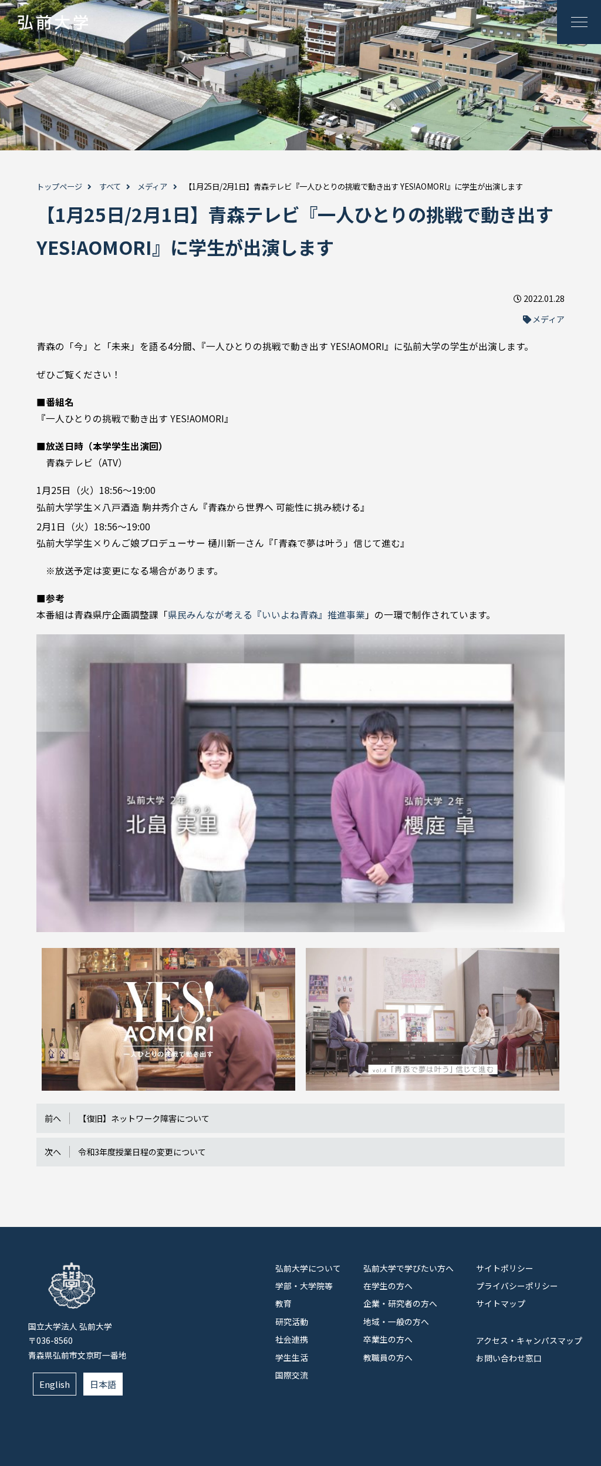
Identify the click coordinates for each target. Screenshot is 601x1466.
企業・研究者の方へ (400, 1303)
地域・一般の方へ (396, 1321)
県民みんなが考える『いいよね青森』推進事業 (266, 614)
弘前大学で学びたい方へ (408, 1268)
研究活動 (291, 1321)
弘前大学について (308, 1268)
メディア (152, 186)
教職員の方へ (388, 1357)
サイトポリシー (505, 1268)
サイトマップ (500, 1303)
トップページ (59, 186)
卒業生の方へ (388, 1339)
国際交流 (291, 1375)
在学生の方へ (388, 1286)
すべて (110, 186)
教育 (283, 1303)
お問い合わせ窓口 (509, 1358)
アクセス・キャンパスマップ (529, 1340)
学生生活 (291, 1357)
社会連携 (291, 1339)
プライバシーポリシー (517, 1286)
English (54, 1384)
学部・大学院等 (304, 1286)
